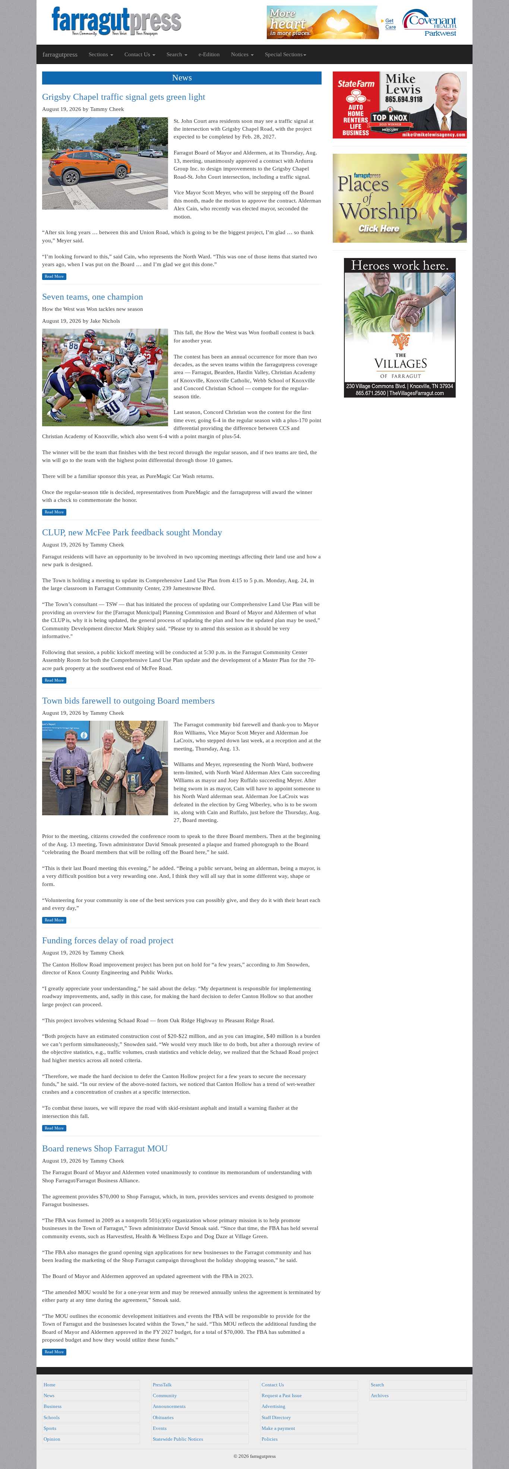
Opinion (52, 1439)
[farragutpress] (145, 21)
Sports (50, 1428)
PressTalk (162, 1384)
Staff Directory (276, 1417)
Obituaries (163, 1417)
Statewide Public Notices (178, 1439)
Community (165, 1395)
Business (52, 1406)
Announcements (169, 1406)
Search (377, 1384)
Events (160, 1428)
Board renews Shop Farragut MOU (105, 1148)
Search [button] (175, 54)
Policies (270, 1439)
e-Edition (209, 54)
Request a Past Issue (282, 1395)
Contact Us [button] (138, 54)
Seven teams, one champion (92, 297)
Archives (380, 1395)
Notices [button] (240, 54)
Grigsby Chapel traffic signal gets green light (123, 97)
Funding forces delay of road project (108, 940)
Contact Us (273, 1384)
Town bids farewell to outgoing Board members (128, 700)
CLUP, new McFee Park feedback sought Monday (132, 532)
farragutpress (60, 54)
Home (50, 1384)
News (49, 1395)
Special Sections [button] (284, 54)
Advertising (273, 1406)
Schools (52, 1417)
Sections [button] (99, 54)
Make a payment (278, 1428)
